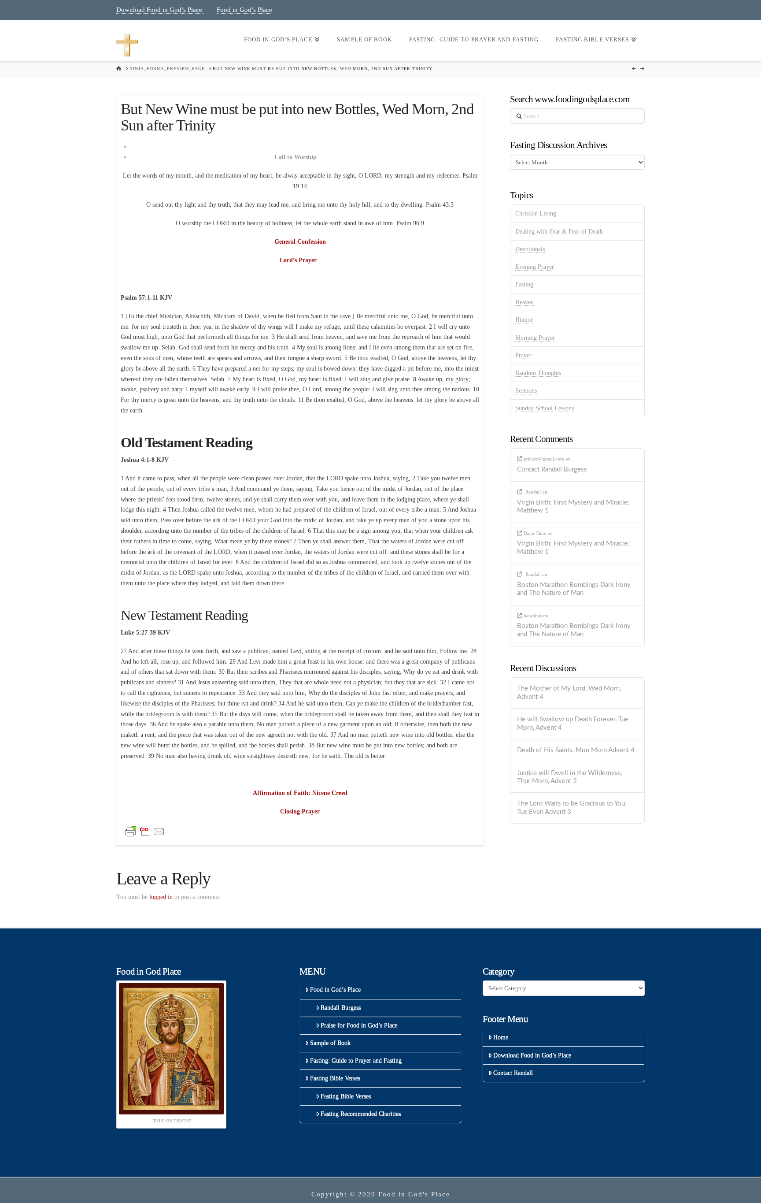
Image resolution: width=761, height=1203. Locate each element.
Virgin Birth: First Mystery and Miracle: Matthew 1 (573, 506)
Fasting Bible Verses (335, 1078)
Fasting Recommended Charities (361, 1113)
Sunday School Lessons (544, 408)
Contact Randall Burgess (552, 469)
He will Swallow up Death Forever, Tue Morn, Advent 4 (572, 723)
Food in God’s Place (244, 9)
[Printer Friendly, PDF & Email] (145, 831)
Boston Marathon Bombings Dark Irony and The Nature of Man (574, 589)
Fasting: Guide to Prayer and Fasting (356, 1060)
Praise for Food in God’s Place (359, 1025)
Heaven (524, 302)
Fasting (524, 284)
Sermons (526, 390)
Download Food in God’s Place (160, 9)
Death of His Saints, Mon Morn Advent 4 (576, 750)
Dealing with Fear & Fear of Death (559, 231)
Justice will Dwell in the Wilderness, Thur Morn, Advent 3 (569, 777)
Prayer (523, 355)
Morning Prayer (535, 337)
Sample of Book (330, 1043)
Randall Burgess (341, 1007)
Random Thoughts (538, 373)
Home (500, 1037)
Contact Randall (513, 1072)
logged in (161, 897)
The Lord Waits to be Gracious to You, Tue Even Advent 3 (571, 807)
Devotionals (530, 249)
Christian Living (535, 213)
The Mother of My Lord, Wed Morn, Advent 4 (569, 692)
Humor (524, 319)
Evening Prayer (534, 267)
